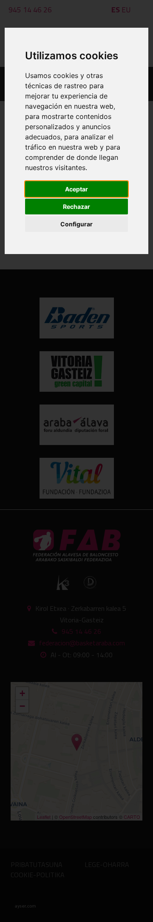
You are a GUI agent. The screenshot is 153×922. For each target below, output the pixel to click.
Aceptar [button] (76, 189)
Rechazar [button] (76, 206)
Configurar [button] (76, 224)
